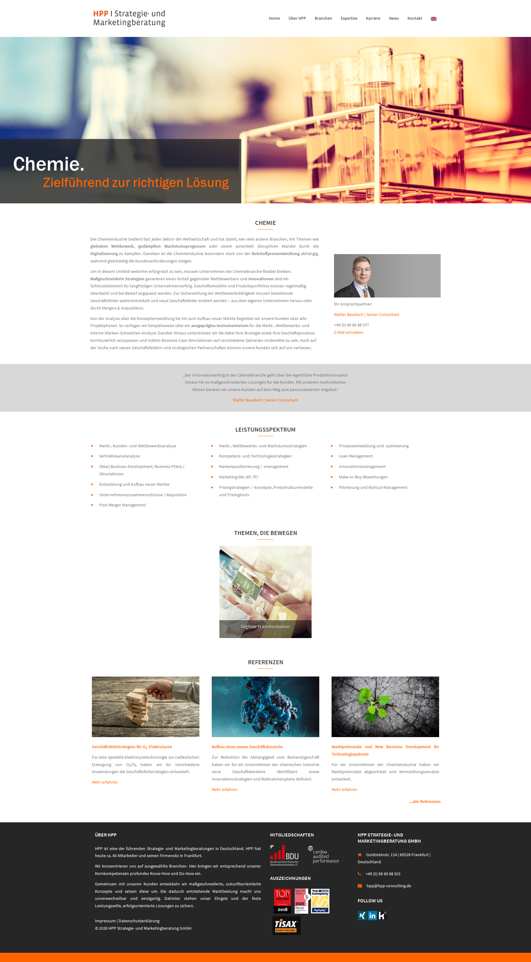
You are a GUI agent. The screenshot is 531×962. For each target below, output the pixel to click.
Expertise (349, 18)
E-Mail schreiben (349, 332)
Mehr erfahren (105, 782)
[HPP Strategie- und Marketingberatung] (129, 18)
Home (274, 18)
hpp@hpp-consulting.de (389, 885)
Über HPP (297, 18)
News (394, 18)
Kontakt (414, 18)
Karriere (373, 18)
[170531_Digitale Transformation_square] (265, 592)
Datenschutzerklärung (139, 921)
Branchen (323, 18)
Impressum (105, 921)
